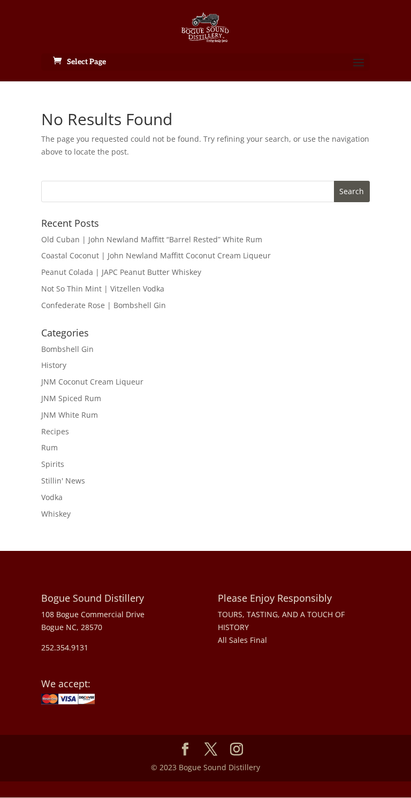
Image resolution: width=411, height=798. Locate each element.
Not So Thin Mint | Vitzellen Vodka (102, 288)
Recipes (55, 431)
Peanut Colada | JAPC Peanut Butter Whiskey (121, 272)
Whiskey (56, 514)
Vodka (52, 497)
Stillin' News (63, 480)
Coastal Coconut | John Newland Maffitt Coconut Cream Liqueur (156, 255)
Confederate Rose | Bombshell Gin (103, 305)
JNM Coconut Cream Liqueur (92, 382)
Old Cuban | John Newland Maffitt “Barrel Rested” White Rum (151, 239)
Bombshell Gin (67, 349)
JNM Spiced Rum (71, 398)
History (53, 365)
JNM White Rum (69, 415)
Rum (49, 447)
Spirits (52, 464)
